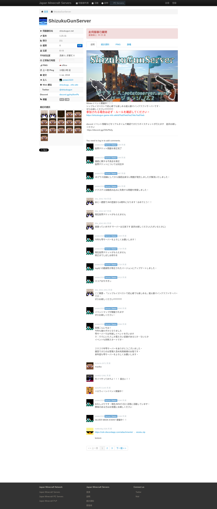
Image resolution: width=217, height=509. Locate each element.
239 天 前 (121, 145)
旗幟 (128, 44)
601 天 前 (121, 186)
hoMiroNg (99, 429)
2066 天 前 (122, 324)
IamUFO (98, 388)
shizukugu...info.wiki (68, 85)
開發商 (89, 505)
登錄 (174, 3)
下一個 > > (121, 448)
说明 (92, 44)
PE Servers (118, 3)
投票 (79, 46)
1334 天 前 (122, 236)
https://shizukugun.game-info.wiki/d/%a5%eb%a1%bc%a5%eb (115, 115)
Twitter (138, 492)
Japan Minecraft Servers (55, 3)
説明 (105, 3)
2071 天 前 (106, 363)
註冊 (167, 3)
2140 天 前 (106, 388)
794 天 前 (107, 199)
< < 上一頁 (93, 448)
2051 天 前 (108, 290)
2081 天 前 (106, 376)
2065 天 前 (122, 308)
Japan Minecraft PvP (48, 501)
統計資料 (104, 44)
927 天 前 (107, 211)
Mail (137, 496)
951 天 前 (107, 223)
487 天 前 (121, 173)
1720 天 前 (122, 249)
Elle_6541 (99, 199)
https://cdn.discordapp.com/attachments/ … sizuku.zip (120, 432)
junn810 (98, 376)
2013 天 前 (122, 277)
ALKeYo (98, 363)
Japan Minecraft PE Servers (51, 496)
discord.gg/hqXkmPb (69, 94)
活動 (96, 3)
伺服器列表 (83, 3)
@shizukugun (65, 89)
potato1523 (68, 80)
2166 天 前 (122, 416)
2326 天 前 (107, 429)
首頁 (88, 492)
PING (118, 44)
